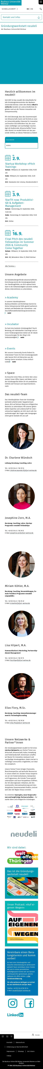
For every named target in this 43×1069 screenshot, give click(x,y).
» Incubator (12, 324)
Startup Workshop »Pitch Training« (20, 165)
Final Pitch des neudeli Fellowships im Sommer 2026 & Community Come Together (19, 243)
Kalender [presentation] (10, 140)
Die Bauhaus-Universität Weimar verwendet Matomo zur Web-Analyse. (21, 1062)
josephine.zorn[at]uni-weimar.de (22, 533)
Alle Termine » (10, 266)
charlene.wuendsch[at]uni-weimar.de (23, 470)
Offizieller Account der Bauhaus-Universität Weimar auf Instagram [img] (2, 1036)
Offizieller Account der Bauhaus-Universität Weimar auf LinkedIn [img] (7, 1036)
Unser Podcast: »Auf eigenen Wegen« (21, 906)
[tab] (21, 140)
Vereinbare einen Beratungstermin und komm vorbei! (21, 955)
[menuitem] (27, 9)
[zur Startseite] (11, 2)
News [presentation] (8, 145)
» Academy (11, 297)
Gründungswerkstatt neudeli (19, 26)
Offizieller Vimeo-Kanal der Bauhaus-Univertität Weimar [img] (11, 1036)
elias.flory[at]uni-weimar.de (20, 723)
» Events (10, 348)
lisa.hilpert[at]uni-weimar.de (20, 660)
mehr (9, 313)
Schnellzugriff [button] (9, 9)
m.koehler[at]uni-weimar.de (20, 603)
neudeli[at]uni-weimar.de (21, 991)
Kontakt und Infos (11, 17)
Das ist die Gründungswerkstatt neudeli (20, 873)
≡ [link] (40, 2)
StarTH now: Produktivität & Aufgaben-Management (19, 202)
